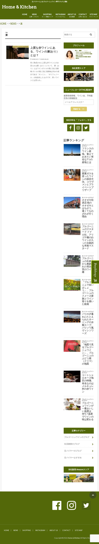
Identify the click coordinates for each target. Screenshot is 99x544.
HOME (24, 14)
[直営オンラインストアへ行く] (79, 79)
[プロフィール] (79, 58)
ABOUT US (72, 15)
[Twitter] (86, 127)
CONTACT (83, 15)
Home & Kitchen (19, 6)
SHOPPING (47, 15)
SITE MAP (78, 530)
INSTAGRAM (60, 15)
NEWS (34, 15)
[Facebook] (70, 127)
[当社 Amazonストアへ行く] (79, 481)
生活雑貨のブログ (72, 444)
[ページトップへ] (92, 495)
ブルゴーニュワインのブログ (76, 437)
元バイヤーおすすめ (73, 457)
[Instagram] (78, 127)
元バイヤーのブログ (73, 451)
